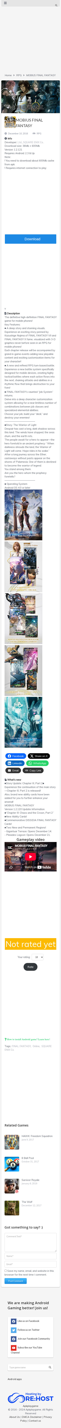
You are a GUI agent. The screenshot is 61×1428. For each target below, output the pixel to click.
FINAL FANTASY (21, 1046)
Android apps (15, 1379)
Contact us (35, 1420)
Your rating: (24, 957)
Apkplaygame (30, 1406)
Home (8, 75)
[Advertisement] (30, 39)
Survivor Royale (30, 1180)
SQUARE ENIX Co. (33, 142)
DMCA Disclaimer (32, 1417)
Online (36, 1046)
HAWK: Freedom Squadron (37, 1136)
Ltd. (20, 142)
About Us (14, 1417)
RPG (19, 75)
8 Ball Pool (28, 1158)
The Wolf (27, 1201)
